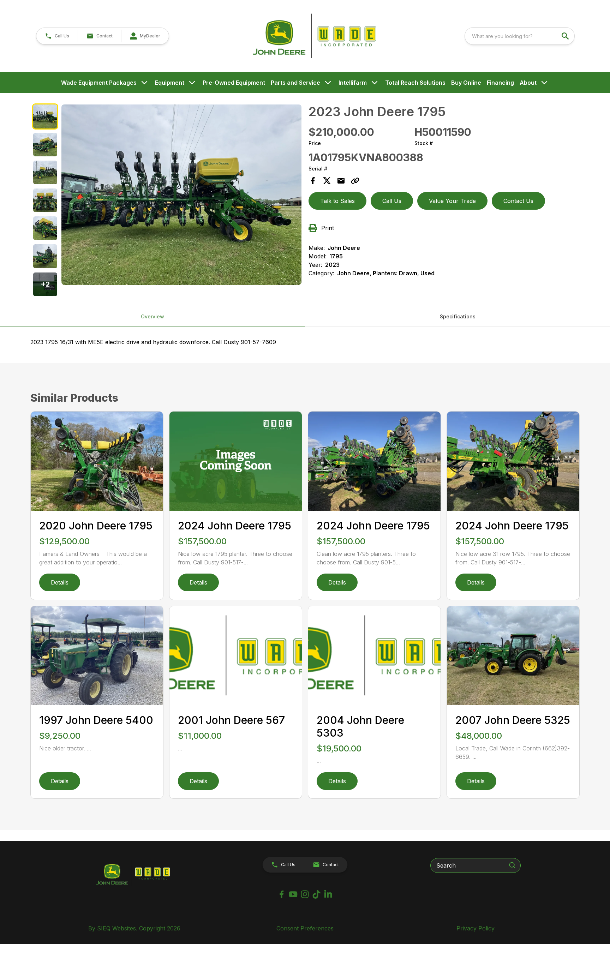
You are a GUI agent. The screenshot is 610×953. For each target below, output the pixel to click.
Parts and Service (295, 82)
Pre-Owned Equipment (234, 82)
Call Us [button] (391, 200)
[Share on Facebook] (313, 180)
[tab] (45, 116)
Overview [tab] (152, 316)
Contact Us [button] (518, 200)
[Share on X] (327, 180)
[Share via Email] (341, 180)
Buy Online (466, 82)
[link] (145, 36)
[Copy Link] (355, 180)
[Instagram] (304, 894)
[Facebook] (281, 894)
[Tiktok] (316, 894)
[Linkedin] (328, 894)
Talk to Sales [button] (337, 200)
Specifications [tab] (458, 316)
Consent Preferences (305, 928)
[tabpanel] (181, 195)
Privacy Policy (475, 928)
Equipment (169, 82)
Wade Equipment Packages (99, 82)
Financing (500, 82)
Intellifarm (353, 82)
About (528, 82)
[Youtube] (293, 894)
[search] (565, 36)
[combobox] (519, 36)
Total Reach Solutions (415, 82)
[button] (57, 36)
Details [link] (59, 582)
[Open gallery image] (181, 194)
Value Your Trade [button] (452, 200)
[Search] (512, 865)
